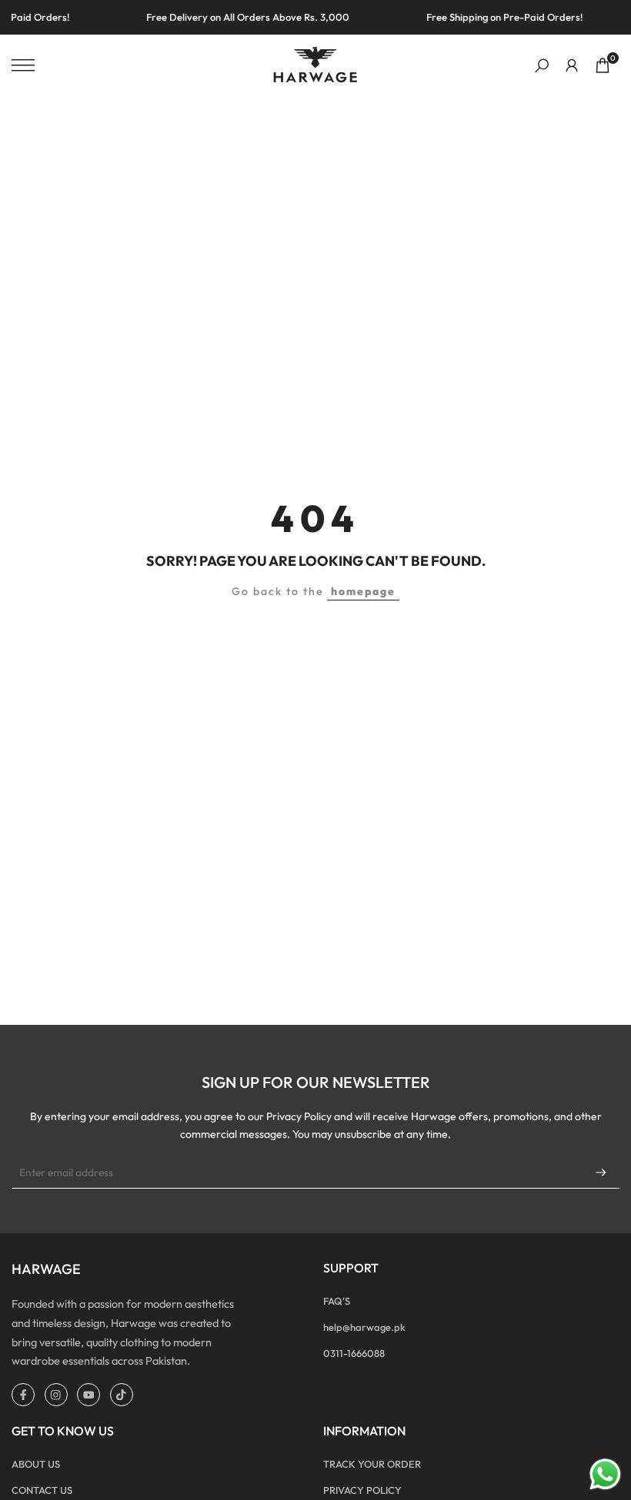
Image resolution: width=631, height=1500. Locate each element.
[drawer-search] (541, 66)
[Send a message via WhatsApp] (605, 1474)
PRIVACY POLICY (362, 1490)
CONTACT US (42, 1490)
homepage (363, 591)
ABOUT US (36, 1464)
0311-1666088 (354, 1353)
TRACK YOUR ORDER (372, 1464)
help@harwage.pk (364, 1327)
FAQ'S (336, 1301)
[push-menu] (23, 65)
